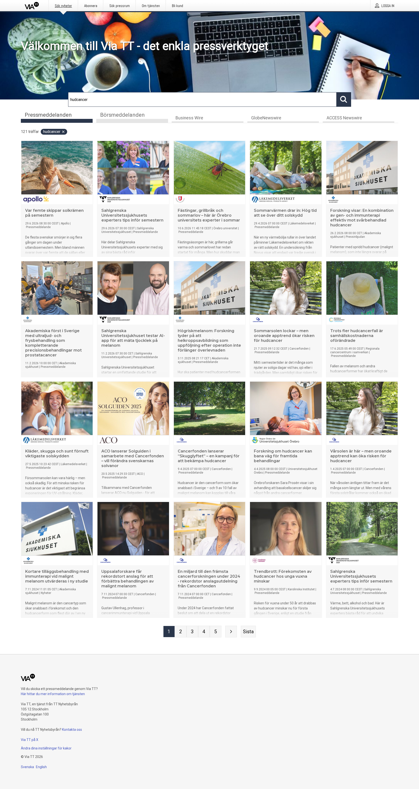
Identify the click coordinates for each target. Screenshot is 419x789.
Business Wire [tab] (189, 117)
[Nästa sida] (231, 631)
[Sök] (344, 99)
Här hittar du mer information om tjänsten (53, 694)
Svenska (27, 767)
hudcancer (51, 131)
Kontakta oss (72, 729)
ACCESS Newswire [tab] (344, 117)
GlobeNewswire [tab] (266, 117)
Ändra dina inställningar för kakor (46, 748)
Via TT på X (29, 740)
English (41, 767)
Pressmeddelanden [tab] (48, 115)
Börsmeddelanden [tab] (122, 115)
